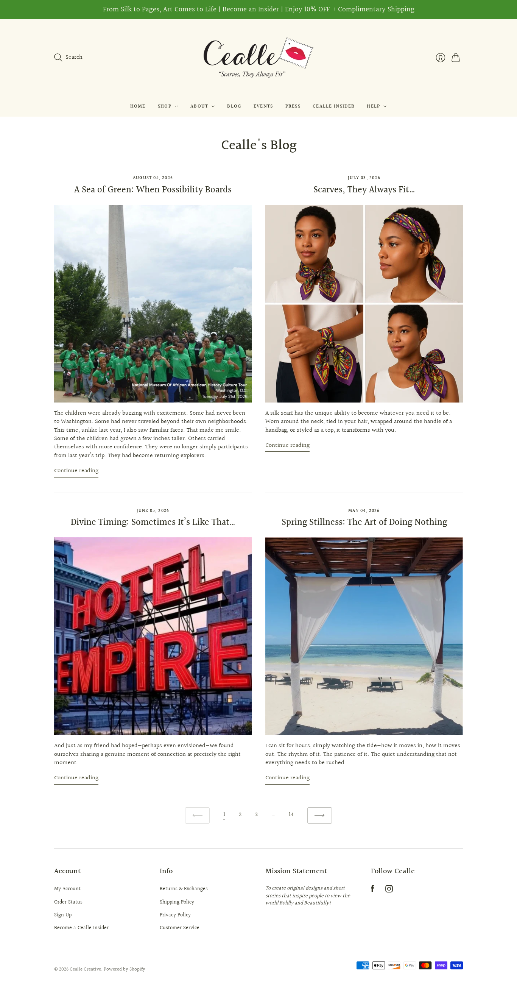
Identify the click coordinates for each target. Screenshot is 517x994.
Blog (234, 106)
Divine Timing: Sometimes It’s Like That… (153, 522)
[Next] (319, 815)
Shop (164, 106)
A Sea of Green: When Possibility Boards (153, 190)
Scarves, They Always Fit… (364, 190)
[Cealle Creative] (258, 57)
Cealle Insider (334, 106)
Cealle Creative (85, 969)
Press (293, 106)
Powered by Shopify (124, 969)
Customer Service (179, 928)
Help (373, 106)
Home (138, 106)
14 (291, 814)
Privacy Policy (175, 915)
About (199, 106)
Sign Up (63, 915)
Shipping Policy (177, 902)
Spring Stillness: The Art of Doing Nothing (364, 522)
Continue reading (76, 471)
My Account (67, 889)
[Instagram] (389, 891)
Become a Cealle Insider (81, 928)
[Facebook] (372, 891)
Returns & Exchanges (184, 889)
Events (263, 106)
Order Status (68, 902)
